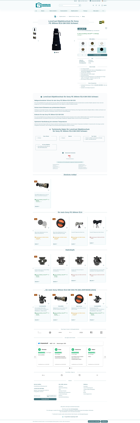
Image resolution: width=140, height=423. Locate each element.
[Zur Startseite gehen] (43, 5)
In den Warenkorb (97, 54)
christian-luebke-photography (89, 389)
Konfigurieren (104, 421)
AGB (60, 389)
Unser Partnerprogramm (88, 387)
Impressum (61, 386)
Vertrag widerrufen (45, 399)
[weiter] (107, 230)
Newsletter (86, 386)
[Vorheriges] (38, 40)
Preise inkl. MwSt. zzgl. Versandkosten (88, 30)
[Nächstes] (74, 40)
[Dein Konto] (99, 5)
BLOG (85, 392)
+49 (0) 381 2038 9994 (98, 85)
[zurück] (33, 230)
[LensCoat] (101, 22)
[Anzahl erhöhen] (86, 55)
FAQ (84, 390)
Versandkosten (65, 411)
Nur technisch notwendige (94, 421)
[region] (70, 193)
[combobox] (68, 5)
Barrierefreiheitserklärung (64, 397)
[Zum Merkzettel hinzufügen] (106, 28)
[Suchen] (79, 5)
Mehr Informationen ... (67, 421)
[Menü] (93, 5)
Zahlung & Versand (62, 390)
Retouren (60, 395)
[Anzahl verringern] (78, 55)
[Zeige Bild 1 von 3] (54, 52)
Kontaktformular (52, 395)
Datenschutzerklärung (63, 387)
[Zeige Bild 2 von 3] (56, 52)
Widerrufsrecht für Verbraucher (64, 392)
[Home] (56, 16)
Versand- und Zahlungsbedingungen (81, 414)
